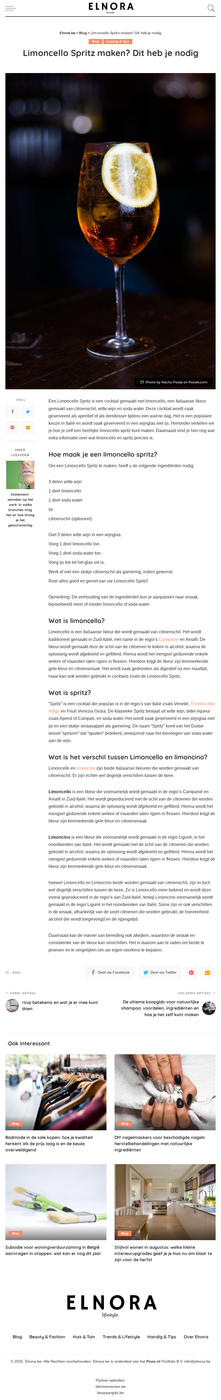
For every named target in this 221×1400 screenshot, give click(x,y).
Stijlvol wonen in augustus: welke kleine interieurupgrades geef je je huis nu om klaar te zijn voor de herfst (163, 1253)
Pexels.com (198, 382)
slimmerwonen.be (110, 1387)
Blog (95, 41)
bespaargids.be (110, 1393)
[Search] (210, 8)
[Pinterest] (12, 427)
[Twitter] (28, 411)
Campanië (169, 639)
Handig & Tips (117, 41)
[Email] (28, 427)
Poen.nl (153, 1362)
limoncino (86, 768)
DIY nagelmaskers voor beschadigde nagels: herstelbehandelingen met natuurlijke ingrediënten (160, 1143)
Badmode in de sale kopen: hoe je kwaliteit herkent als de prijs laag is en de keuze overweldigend (49, 1143)
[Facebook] (12, 411)
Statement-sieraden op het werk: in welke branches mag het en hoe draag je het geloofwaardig (20, 509)
